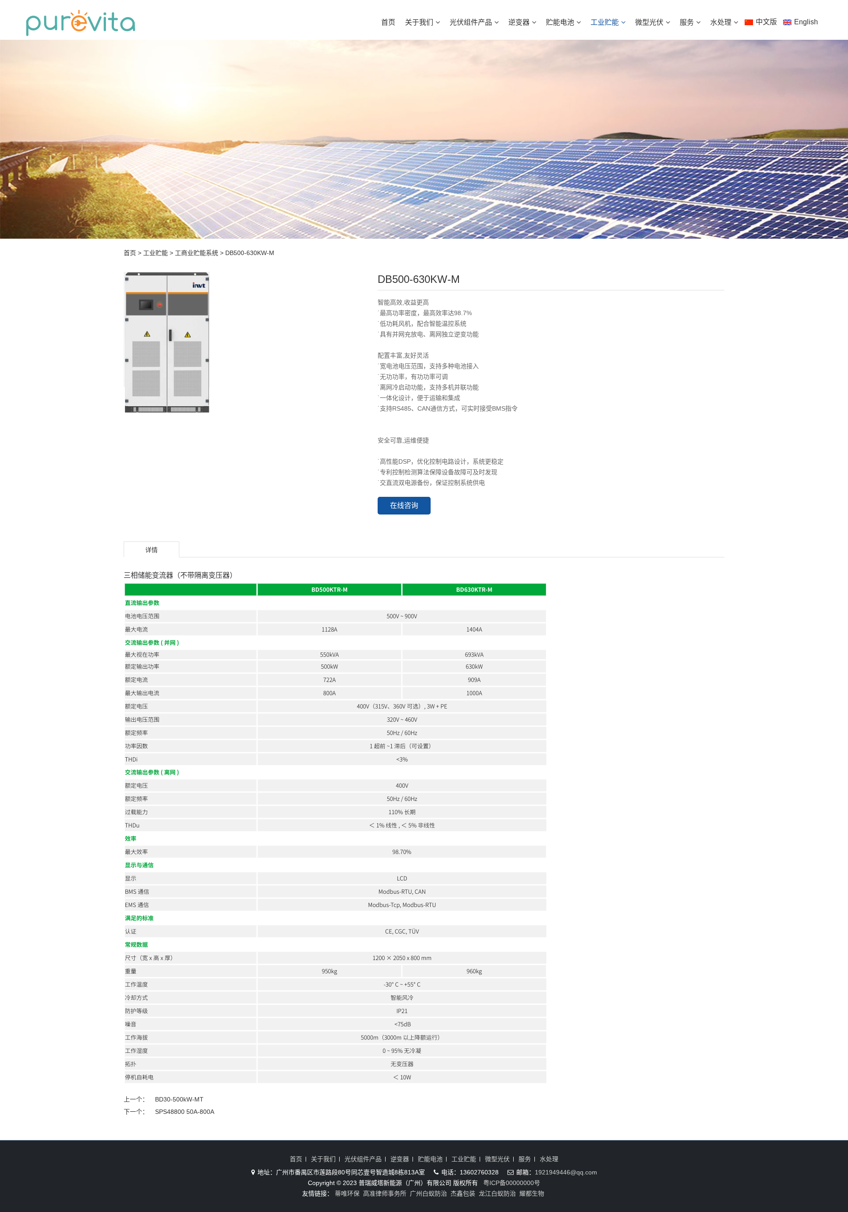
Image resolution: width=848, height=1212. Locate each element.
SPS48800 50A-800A (184, 1111)
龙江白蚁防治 (497, 1193)
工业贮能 (605, 22)
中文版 (766, 22)
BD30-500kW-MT (179, 1099)
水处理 (720, 22)
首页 (388, 22)
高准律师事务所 (384, 1193)
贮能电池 (560, 22)
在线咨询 (404, 505)
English (806, 22)
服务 (687, 22)
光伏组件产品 (471, 22)
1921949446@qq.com (566, 1172)
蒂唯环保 (347, 1193)
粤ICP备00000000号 (511, 1182)
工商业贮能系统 (196, 252)
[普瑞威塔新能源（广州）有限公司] (81, 32)
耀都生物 (531, 1193)
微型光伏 (649, 22)
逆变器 (519, 22)
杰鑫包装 (462, 1193)
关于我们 (419, 22)
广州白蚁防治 (428, 1193)
